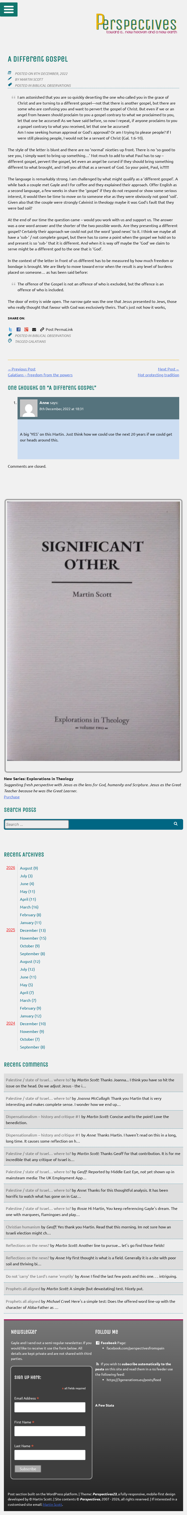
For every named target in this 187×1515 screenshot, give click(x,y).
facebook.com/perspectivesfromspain (135, 1348)
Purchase (12, 796)
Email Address (26, 1398)
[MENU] (9, 9)
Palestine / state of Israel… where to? (38, 1079)
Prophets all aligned (23, 1288)
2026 (10, 868)
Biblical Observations (51, 85)
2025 (10, 930)
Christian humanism (23, 1226)
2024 (10, 1023)
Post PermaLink (59, 329)
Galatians (37, 341)
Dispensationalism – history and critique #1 (43, 1116)
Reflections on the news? (27, 1245)
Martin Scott (31, 79)
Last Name (24, 1446)
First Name (24, 1422)
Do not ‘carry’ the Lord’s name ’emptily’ (40, 1276)
